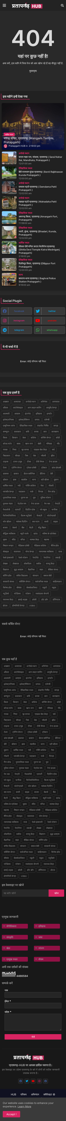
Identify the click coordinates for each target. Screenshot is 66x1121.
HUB (13, 1094)
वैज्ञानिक (31, 569)
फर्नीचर (54, 509)
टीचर (29, 461)
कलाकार (17, 431)
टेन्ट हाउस (53, 461)
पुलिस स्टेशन (46, 497)
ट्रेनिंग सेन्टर (17, 467)
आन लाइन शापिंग (34, 407)
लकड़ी (57, 557)
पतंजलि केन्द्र (8, 491)
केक (24, 437)
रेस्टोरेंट (36, 557)
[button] (62, 5)
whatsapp (52, 330)
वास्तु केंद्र (50, 563)
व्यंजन (41, 948)
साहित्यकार (57, 581)
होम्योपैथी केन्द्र (18, 605)
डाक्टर (16, 473)
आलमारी (6, 413)
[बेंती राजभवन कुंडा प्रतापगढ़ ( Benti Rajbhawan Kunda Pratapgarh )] (9, 172)
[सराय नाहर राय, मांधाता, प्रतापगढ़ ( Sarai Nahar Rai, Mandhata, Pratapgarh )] (9, 158)
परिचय (24, 1094)
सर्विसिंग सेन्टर (24, 581)
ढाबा (14, 479)
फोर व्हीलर (7, 521)
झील (52, 455)
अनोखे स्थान (31, 401)
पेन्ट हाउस (35, 503)
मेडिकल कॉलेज (40, 545)
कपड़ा (56, 425)
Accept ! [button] (11, 1114)
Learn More (24, 1106)
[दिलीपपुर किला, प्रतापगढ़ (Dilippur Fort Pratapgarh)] (9, 264)
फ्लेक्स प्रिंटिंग (21, 521)
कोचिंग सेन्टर (46, 437)
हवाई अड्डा (22, 599)
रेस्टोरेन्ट (47, 557)
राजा (60, 551)
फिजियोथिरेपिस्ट (9, 515)
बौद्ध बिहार (42, 527)
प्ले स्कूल (43, 509)
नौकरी (51, 485)
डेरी (51, 473)
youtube (52, 320)
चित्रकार (6, 455)
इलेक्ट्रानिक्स (8, 419)
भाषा (40, 937)
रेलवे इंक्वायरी (8, 557)
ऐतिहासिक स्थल (26, 425)
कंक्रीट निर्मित (43, 425)
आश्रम (17, 413)
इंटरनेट (28, 413)
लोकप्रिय (27, 563)
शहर (41, 569)
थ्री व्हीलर (45, 479)
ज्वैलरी (43, 455)
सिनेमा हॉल (7, 587)
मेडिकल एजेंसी (23, 545)
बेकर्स (14, 527)
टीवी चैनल (40, 461)
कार (45, 431)
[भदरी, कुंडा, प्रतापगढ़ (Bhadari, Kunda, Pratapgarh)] (9, 232)
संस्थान (35, 575)
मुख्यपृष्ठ (33, 70)
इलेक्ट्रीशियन (24, 419)
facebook (19, 311)
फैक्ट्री (39, 515)
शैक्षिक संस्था (53, 569)
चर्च (53, 449)
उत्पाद (37, 419)
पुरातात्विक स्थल (9, 497)
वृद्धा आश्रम (18, 569)
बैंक (23, 527)
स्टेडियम (17, 593)
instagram (19, 320)
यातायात (17, 551)
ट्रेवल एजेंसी (31, 467)
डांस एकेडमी (56, 467)
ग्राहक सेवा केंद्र (40, 449)
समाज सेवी (47, 575)
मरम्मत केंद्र (34, 539)
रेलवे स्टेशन (23, 557)
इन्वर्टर (49, 413)
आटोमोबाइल (18, 407)
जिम (26, 455)
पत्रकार (22, 491)
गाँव (58, 443)
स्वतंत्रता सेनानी (42, 593)
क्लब (18, 443)
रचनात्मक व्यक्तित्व (46, 551)
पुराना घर (24, 497)
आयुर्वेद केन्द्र (51, 407)
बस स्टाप (35, 521)
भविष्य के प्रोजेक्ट (49, 533)
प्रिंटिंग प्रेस (30, 509)
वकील (38, 563)
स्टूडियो (6, 593)
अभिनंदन (35, 1094)
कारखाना (55, 431)
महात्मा (46, 539)
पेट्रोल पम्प (22, 503)
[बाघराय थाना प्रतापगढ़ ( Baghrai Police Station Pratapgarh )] (9, 279)
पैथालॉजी (6, 509)
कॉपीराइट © (49, 1094)
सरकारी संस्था (8, 581)
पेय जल (47, 503)
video (32, 605)
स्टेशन (28, 593)
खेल (8, 948)
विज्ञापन (6, 569)
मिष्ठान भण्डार (8, 545)
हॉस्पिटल (56, 599)
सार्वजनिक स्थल (41, 581)
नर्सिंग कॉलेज (30, 485)
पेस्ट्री (57, 503)
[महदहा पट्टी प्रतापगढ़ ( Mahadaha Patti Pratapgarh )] (9, 202)
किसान (15, 437)
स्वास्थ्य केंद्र (8, 599)
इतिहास (39, 413)
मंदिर (14, 539)
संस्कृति (9, 937)
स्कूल (54, 587)
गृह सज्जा (25, 449)
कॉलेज (33, 437)
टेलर (5, 467)
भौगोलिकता (11, 926)
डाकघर (6, 473)
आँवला (5, 407)
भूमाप (5, 539)
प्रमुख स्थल (11, 959)
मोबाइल (6, 551)
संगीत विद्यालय (22, 575)
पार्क (31, 491)
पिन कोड (51, 491)
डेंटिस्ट (42, 473)
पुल (34, 497)
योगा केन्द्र (29, 551)
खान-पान (29, 443)
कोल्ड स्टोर (7, 443)
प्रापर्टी (18, 509)
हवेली (34, 599)
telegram (19, 330)
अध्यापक (17, 401)
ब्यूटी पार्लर (24, 533)
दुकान (56, 479)
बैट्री (31, 527)
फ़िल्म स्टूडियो (26, 515)
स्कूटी (44, 587)
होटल (5, 605)
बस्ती (46, 521)
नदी (19, 485)
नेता (42, 485)
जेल (34, 455)
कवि (27, 431)
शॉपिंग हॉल (7, 575)
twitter (52, 311)
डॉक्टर (5, 479)
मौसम (40, 959)
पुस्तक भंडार (8, 503)
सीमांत (18, 587)
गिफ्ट (14, 449)
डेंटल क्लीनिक (29, 473)
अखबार (6, 401)
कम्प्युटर (6, 431)
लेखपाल (16, 563)
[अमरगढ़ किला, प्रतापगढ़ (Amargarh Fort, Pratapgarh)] (9, 217)
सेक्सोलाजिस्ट (31, 587)
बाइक (55, 521)
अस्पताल (55, 401)
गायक (5, 449)
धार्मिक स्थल (8, 485)
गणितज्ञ (49, 443)
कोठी (58, 437)
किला (5, 437)
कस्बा (36, 431)
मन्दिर (23, 539)
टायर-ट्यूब (17, 461)
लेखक (5, 563)
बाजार (5, 527)
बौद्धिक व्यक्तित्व (9, 533)
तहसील (24, 479)
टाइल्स (5, 461)
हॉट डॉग (44, 599)
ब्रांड (35, 533)
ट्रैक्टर (44, 467)
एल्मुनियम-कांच (9, 425)
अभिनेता (44, 401)
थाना (34, 479)
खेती (39, 443)
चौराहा (17, 455)
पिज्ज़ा (40, 491)
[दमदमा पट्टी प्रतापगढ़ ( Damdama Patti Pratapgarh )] (9, 187)
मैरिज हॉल (55, 545)
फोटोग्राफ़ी (51, 515)
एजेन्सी (47, 419)
